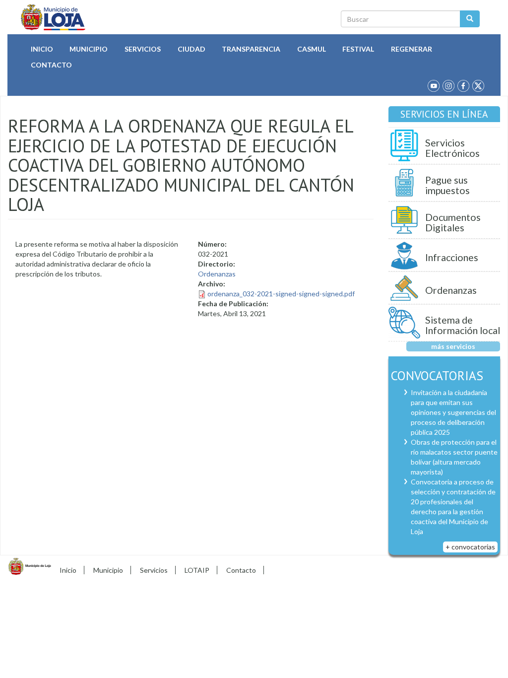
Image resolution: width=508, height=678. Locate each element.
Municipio (88, 49)
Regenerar (411, 49)
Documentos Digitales (453, 222)
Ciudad (191, 49)
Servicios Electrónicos (452, 148)
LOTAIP (197, 570)
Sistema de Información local (462, 325)
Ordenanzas (217, 274)
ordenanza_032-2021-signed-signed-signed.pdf (281, 293)
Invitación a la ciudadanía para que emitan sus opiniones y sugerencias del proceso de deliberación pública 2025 (453, 412)
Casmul (311, 49)
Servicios (143, 49)
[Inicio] (53, 17)
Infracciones (451, 257)
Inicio (42, 49)
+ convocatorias (470, 546)
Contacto (51, 65)
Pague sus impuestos (447, 185)
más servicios (453, 346)
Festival (358, 49)
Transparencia (251, 49)
